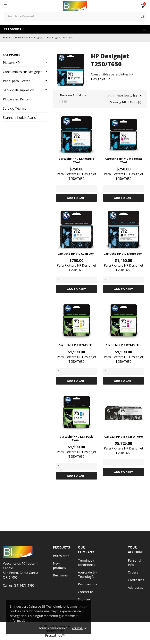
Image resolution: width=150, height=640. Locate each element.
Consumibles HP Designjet (22, 72)
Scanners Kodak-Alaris (19, 117)
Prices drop (61, 556)
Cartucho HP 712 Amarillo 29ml (76, 160)
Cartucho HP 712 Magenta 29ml (123, 160)
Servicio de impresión (18, 90)
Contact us (86, 592)
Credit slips (136, 580)
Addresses (135, 587)
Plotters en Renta (16, 99)
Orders (133, 572)
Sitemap (84, 599)
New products (59, 565)
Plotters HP (11, 62)
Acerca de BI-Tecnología (87, 574)
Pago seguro (87, 584)
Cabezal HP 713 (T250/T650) (123, 436)
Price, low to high (127, 95)
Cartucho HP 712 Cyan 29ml (76, 253)
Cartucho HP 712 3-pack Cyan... (76, 438)
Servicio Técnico (14, 108)
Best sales (60, 575)
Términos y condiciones (86, 562)
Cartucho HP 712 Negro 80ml (123, 253)
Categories (12, 29)
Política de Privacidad (53, 628)
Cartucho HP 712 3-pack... (76, 345)
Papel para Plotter (16, 81)
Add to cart (76, 198)
